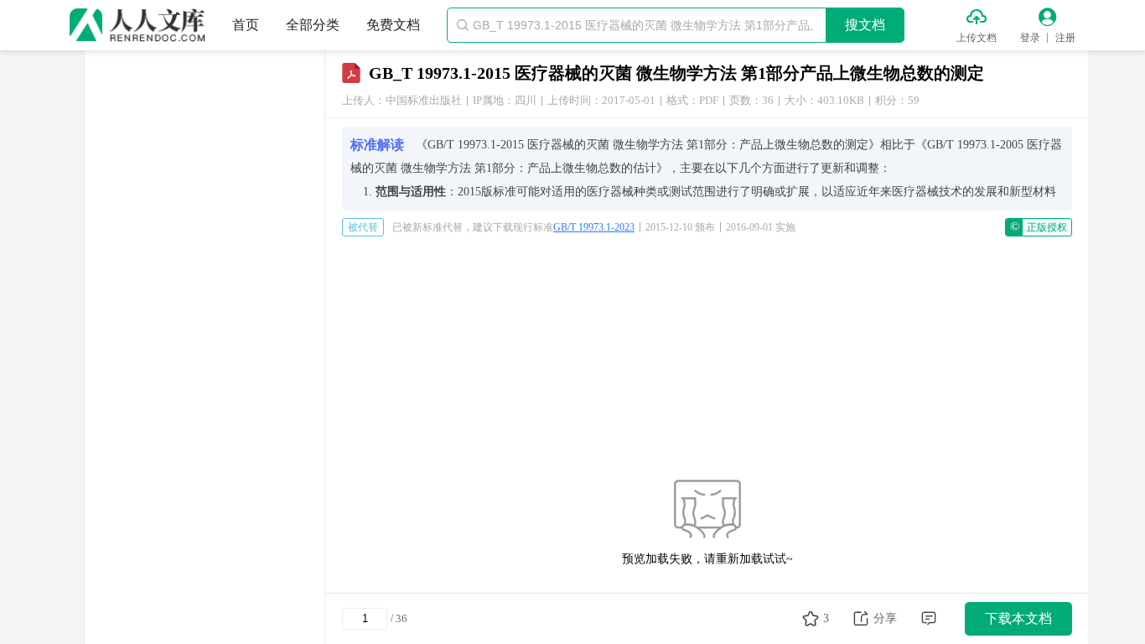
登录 (1030, 38)
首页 (245, 25)
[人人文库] (137, 25)
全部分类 (312, 25)
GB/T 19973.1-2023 (594, 227)
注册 (1065, 38)
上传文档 (976, 38)
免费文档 (393, 25)
